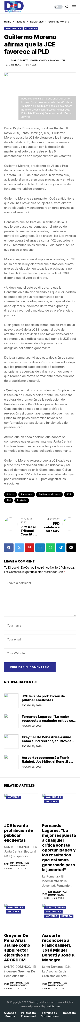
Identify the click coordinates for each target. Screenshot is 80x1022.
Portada (21, 500)
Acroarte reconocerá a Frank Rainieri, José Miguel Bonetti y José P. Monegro (46, 761)
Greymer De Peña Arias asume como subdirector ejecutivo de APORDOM (46, 741)
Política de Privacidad (28, 1014)
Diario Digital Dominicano (29, 60)
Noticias (20, 21)
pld (9, 500)
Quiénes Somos (10, 1014)
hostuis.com (53, 1006)
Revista (66, 916)
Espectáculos (55, 907)
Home (7, 21)
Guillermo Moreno (49, 494)
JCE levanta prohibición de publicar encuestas (43, 698)
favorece (26, 494)
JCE (68, 494)
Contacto (69, 1012)
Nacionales (36, 21)
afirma (11, 494)
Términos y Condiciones (50, 1014)
